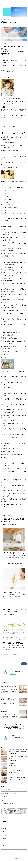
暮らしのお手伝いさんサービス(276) (9, 654)
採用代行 (4, 796)
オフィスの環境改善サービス (8, 789)
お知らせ (4, 800)
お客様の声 (4, 711)
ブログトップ (4, 2)
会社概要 (12, 2)
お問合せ (19, 2)
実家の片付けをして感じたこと (15, 770)
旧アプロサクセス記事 (7, 803)
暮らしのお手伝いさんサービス (9, 793)
